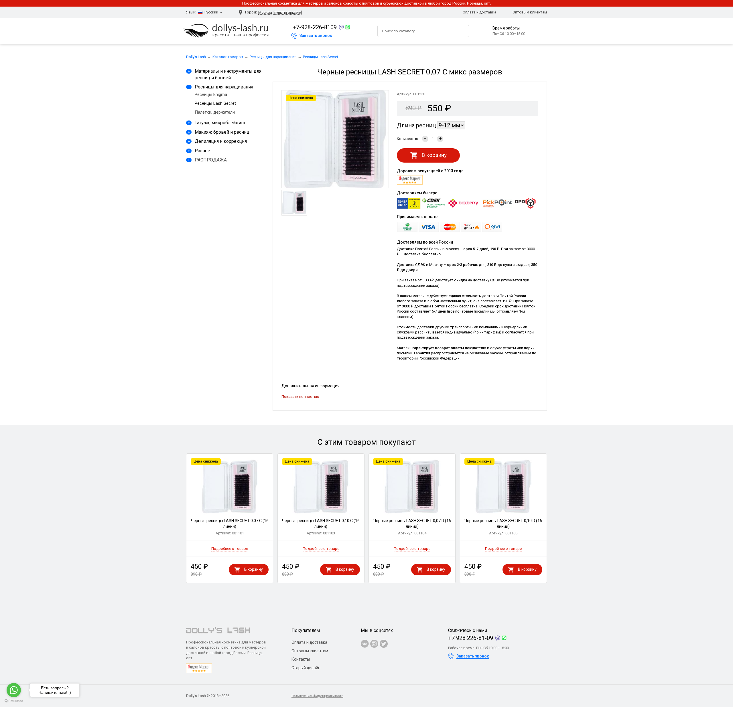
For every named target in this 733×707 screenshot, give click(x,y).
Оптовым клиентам (530, 12)
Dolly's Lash (196, 57)
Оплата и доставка (479, 12)
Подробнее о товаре (229, 548)
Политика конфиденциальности (317, 696)
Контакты (300, 659)
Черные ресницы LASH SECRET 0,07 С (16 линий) (230, 526)
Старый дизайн (305, 667)
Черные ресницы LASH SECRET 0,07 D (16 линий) (412, 526)
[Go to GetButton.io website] (14, 701)
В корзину (434, 155)
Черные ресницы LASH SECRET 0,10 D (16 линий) (503, 526)
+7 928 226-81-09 (470, 638)
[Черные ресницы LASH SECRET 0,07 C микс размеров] (294, 203)
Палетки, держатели (215, 112)
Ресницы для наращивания (273, 57)
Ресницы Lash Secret (320, 57)
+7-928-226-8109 (315, 27)
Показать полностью (300, 396)
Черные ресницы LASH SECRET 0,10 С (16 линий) (321, 526)
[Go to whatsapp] (14, 690)
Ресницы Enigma (211, 94)
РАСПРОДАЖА (211, 160)
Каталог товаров (227, 57)
